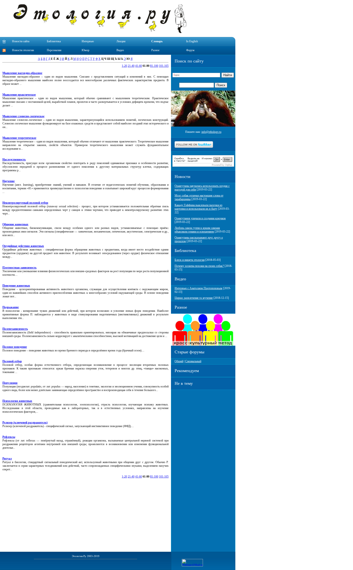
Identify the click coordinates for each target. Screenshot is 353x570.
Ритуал (7, 458)
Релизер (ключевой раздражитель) (25, 422)
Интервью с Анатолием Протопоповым (198, 288)
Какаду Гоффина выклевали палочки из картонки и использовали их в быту (198, 206)
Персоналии (54, 50)
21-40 (131, 65)
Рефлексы (8, 437)
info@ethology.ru (211, 132)
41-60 (138, 65)
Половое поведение (14, 347)
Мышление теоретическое (19, 138)
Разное (155, 50)
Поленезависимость (15, 329)
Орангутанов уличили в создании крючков (200, 218)
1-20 (124, 65)
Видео (120, 50)
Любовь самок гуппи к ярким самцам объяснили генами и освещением (197, 229)
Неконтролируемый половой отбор (25, 202)
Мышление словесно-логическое (23, 116)
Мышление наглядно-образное (22, 73)
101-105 (164, 65)
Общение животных (15, 224)
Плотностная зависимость (19, 267)
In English (192, 41)
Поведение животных (16, 285)
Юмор (85, 50)
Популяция (10, 383)
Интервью (88, 41)
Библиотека (54, 41)
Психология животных (17, 401)
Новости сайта (20, 41)
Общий (179, 361)
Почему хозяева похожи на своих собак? (199, 266)
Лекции (120, 41)
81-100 (154, 65)
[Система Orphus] (203, 165)
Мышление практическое (19, 94)
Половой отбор (12, 361)
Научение (8, 181)
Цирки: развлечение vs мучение (194, 298)
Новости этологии (23, 50)
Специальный (193, 361)
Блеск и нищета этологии (190, 260)
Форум (190, 50)
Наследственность (14, 159)
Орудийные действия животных (23, 246)
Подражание (10, 307)
